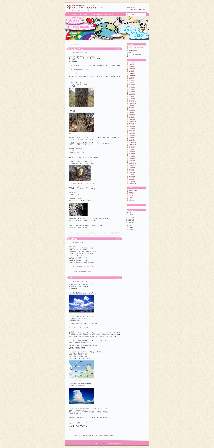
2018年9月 (131, 66)
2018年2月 (131, 77)
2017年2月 (131, 96)
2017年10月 (131, 82)
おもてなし (131, 192)
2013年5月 (131, 174)
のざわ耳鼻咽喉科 (92, 233)
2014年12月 (131, 142)
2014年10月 (131, 146)
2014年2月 (131, 158)
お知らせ (131, 195)
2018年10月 (131, 64)
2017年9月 (131, 84)
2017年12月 (131, 79)
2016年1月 (131, 119)
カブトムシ (98, 233)
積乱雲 (99, 435)
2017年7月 (131, 87)
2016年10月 (131, 103)
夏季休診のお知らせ (133, 50)
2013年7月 (131, 171)
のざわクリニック (84, 233)
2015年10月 (131, 125)
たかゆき (86, 52)
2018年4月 (131, 75)
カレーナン (131, 52)
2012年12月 (131, 183)
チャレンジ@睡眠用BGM (135, 54)
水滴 (92, 333)
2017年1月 (131, 98)
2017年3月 (131, 95)
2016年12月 (131, 100)
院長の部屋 (131, 201)
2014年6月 (131, 151)
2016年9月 (131, 105)
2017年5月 (131, 91)
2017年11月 (131, 80)
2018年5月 (131, 73)
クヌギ (103, 233)
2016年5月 (131, 112)
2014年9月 (131, 148)
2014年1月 (131, 160)
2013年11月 (131, 163)
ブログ (75, 233)
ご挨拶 (130, 197)
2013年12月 (131, 162)
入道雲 (89, 435)
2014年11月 (131, 144)
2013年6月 (131, 172)
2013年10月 (131, 165)
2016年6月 (131, 110)
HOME (74, 14)
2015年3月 (131, 137)
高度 (72, 335)
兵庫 (109, 233)
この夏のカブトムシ (77, 49)
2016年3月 (131, 116)
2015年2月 (131, 139)
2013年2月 (131, 179)
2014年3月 (131, 156)
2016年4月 (131, 114)
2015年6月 (131, 132)
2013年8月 (131, 169)
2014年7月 (131, 149)
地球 (114, 333)
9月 (129, 56)
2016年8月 (131, 107)
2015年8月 (131, 128)
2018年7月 (131, 70)
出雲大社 (74, 239)
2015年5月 (131, 133)
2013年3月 (131, 178)
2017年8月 (131, 86)
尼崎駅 (96, 435)
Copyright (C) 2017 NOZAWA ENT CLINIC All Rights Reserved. (107, 443)
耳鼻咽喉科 (116, 233)
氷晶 (102, 333)
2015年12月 (131, 121)
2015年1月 (131, 141)
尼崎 (113, 233)
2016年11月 (131, 102)
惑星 (80, 335)
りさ (85, 242)
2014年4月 (131, 155)
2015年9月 (131, 126)
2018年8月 (131, 68)
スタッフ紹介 (84, 14)
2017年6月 (131, 89)
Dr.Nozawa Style (133, 190)
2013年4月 (131, 176)
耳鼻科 (120, 233)
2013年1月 (131, 181)
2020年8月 (131, 63)
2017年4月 (131, 93)
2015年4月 (131, 135)
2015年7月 (131, 130)
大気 (78, 333)
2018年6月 (131, 72)
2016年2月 (131, 118)
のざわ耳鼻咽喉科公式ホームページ (102, 14)
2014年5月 (131, 153)
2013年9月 (131, 167)
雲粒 (76, 336)
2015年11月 (131, 123)
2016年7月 (131, 109)
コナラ (106, 233)
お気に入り (131, 194)
